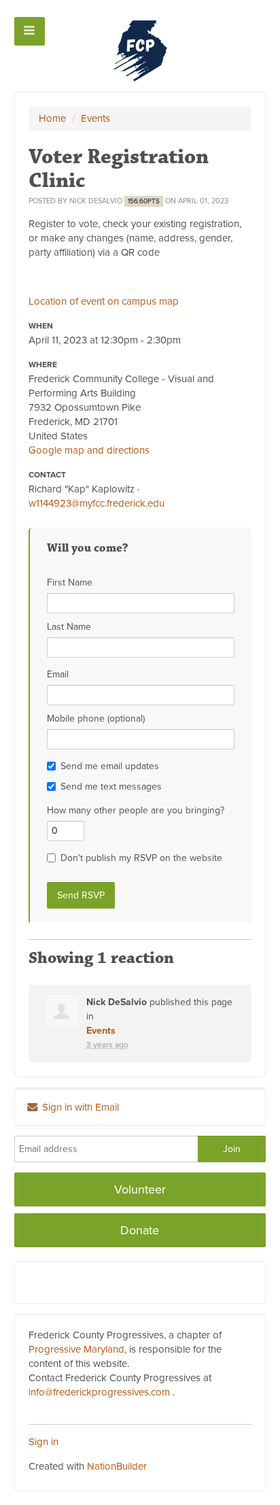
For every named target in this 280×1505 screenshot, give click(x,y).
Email (58, 674)
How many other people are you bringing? (135, 810)
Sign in (43, 1442)
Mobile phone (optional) (96, 718)
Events (95, 118)
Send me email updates (109, 766)
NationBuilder (117, 1466)
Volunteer (140, 1189)
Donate (139, 1230)
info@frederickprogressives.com (99, 1392)
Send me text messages (111, 786)
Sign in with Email (79, 1107)
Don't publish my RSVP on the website (141, 858)
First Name (69, 582)
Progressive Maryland (76, 1349)
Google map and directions (89, 450)
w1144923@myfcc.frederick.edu (96, 503)
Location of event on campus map (104, 301)
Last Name (69, 626)
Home (52, 118)
